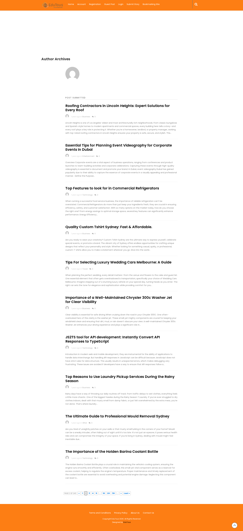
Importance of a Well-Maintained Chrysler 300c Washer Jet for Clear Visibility (118, 299)
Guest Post (109, 4)
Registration (95, 4)
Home (71, 4)
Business (86, 116)
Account (81, 4)
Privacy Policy (120, 513)
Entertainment (88, 156)
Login (120, 4)
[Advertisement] (121, 37)
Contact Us (148, 513)
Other (84, 423)
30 (113, 493)
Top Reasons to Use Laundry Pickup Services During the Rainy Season (120, 378)
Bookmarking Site (151, 4)
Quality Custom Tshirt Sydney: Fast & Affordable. (108, 226)
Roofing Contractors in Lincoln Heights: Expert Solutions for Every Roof (117, 107)
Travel (85, 269)
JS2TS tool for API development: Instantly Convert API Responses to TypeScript (112, 339)
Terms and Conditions (100, 513)
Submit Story (133, 4)
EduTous (127, 522)
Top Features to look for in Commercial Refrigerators (112, 188)
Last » (127, 493)
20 (108, 493)
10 (104, 493)
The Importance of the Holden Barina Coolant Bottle (111, 451)
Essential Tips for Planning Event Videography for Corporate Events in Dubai (118, 147)
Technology (87, 195)
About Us (135, 513)
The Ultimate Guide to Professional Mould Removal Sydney (117, 416)
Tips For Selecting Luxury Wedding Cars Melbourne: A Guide (118, 262)
